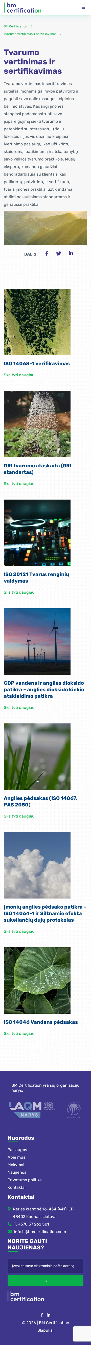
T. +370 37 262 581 (31, 1223)
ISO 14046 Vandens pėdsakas (41, 1022)
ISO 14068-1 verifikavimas (37, 363)
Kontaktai (17, 1187)
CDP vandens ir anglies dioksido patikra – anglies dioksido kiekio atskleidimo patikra (44, 689)
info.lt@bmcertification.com (40, 1231)
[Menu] (83, 7)
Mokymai (16, 1164)
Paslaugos (17, 1149)
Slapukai (45, 1330)
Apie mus (16, 1157)
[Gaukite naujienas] (45, 1280)
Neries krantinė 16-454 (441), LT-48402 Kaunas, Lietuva (43, 1212)
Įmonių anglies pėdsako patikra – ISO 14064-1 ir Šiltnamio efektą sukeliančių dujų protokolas (45, 913)
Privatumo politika (25, 1179)
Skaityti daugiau (19, 375)
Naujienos (17, 1172)
